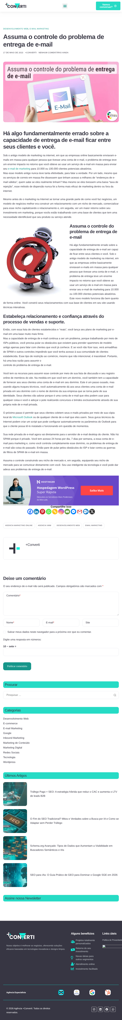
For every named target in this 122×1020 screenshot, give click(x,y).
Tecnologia (9, 757)
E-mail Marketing (39, 29)
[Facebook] (30, 511)
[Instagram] (61, 511)
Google (7, 733)
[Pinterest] (42, 511)
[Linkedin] (36, 511)
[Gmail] (79, 511)
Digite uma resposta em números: (22, 639)
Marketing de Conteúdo (16, 743)
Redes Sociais (11, 752)
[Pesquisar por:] (61, 695)
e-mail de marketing (19, 168)
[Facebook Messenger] (73, 511)
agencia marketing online (19, 525)
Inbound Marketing (13, 738)
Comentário (13, 595)
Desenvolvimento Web (15, 29)
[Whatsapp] (48, 511)
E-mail (50, 622)
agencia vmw (44, 525)
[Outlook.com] (86, 511)
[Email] (67, 511)
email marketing (93, 525)
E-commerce (10, 723)
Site (88, 622)
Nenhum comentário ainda (53, 52)
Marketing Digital (12, 747)
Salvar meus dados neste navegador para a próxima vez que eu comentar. (49, 632)
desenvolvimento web (68, 525)
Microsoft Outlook (22, 417)
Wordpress (9, 762)
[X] (92, 511)
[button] (65, 6)
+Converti (31, 52)
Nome (10, 622)
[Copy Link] (55, 511)
